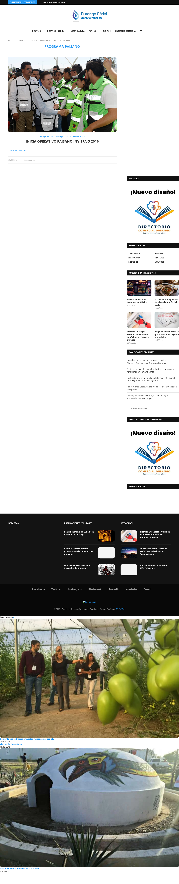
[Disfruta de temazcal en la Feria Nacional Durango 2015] (89, 807)
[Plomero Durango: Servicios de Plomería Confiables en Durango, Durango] (139, 320)
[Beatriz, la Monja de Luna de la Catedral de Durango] (106, 536)
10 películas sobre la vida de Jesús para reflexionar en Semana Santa (151, 370)
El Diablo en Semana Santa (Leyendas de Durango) (77, 567)
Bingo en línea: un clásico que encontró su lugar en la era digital (167, 334)
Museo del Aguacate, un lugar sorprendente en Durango (148, 397)
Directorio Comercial (125, 31)
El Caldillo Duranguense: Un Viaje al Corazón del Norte (166, 302)
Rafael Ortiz (132, 360)
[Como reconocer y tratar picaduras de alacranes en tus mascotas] (106, 552)
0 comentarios (29, 160)
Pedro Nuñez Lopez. (136, 386)
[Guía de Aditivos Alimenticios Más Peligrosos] (129, 569)
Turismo (92, 31)
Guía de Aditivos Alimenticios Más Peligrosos (154, 567)
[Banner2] (153, 211)
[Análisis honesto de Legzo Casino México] (139, 288)
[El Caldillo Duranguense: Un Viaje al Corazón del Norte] (167, 288)
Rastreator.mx (133, 378)
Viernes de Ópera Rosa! (11, 744)
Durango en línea (55, 31)
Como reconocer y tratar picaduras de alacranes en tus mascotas (78, 551)
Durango (36, 31)
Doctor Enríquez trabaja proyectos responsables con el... (27, 739)
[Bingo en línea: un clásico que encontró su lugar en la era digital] (167, 320)
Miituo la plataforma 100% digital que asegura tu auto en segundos (151, 379)
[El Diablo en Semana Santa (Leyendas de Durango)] (106, 569)
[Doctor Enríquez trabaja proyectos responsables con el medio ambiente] (89, 678)
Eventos (107, 31)
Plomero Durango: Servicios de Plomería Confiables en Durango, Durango (138, 335)
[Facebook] (159, 2)
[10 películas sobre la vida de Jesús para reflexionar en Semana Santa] (129, 552)
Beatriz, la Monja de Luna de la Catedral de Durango (79, 533)
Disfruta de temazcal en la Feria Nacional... (20, 868)
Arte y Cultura (77, 31)
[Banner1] (153, 452)
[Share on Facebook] (107, 160)
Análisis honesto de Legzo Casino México (137, 301)
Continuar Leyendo (16, 150)
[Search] (147, 31)
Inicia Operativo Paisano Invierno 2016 (62, 141)
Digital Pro (120, 609)
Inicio (10, 40)
